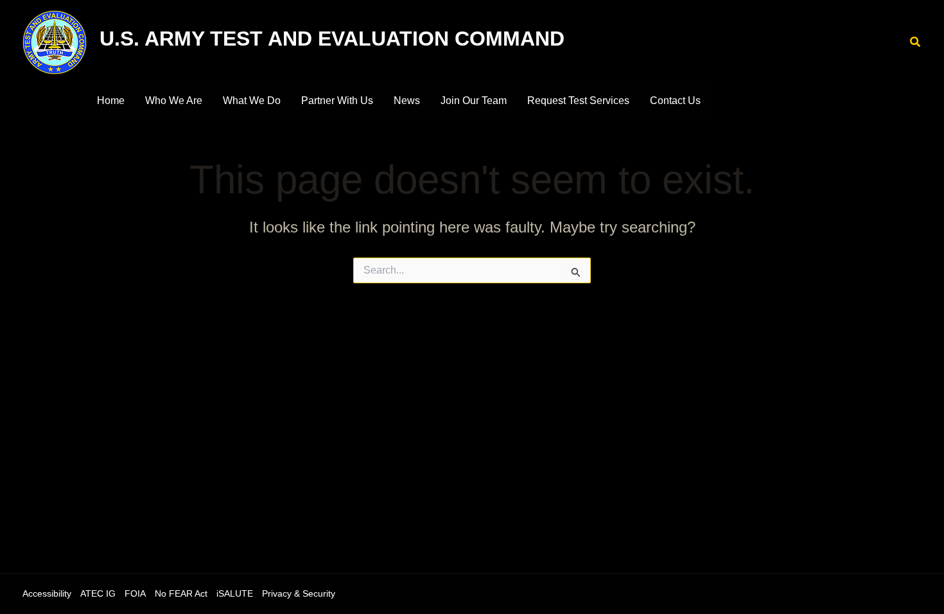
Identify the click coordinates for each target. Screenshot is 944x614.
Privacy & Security (298, 593)
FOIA (135, 593)
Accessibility (46, 593)
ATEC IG (98, 593)
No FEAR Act (181, 593)
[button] (916, 42)
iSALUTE (234, 593)
